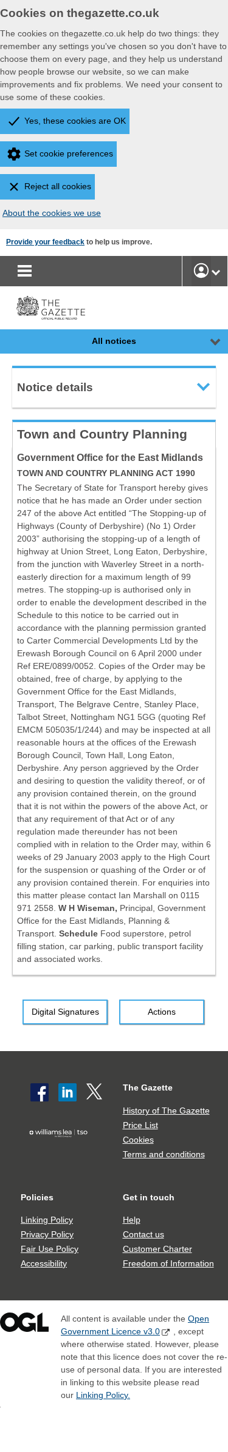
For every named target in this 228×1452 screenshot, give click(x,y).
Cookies (138, 1139)
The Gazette (148, 1087)
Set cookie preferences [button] (68, 153)
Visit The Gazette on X (95, 1092)
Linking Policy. (103, 1395)
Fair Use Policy (49, 1249)
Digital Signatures (65, 1012)
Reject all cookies (57, 186)
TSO (61, 1152)
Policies (37, 1197)
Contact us (143, 1234)
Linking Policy (47, 1220)
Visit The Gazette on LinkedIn (67, 1092)
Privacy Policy (47, 1234)
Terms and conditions (164, 1154)
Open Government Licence (24, 1325)
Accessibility (44, 1263)
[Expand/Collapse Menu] (206, 341)
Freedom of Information (168, 1263)
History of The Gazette (166, 1110)
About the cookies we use (51, 213)
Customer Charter (157, 1249)
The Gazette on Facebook (39, 1092)
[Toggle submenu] (216, 271)
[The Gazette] (50, 308)
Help (131, 1220)
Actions (162, 1012)
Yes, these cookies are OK (75, 121)
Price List (140, 1125)
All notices (114, 341)
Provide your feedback (45, 242)
